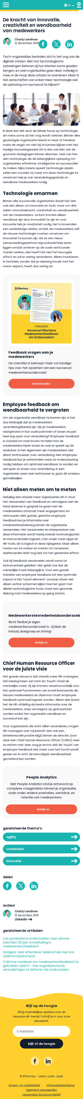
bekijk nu (41, 642)
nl (69, 5)
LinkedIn (21, 919)
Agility (11, 837)
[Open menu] (6, 5)
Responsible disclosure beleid (41, 1094)
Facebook (43, 44)
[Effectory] (79, 5)
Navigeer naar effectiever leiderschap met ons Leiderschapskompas (38, 954)
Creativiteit (15, 849)
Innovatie (13, 861)
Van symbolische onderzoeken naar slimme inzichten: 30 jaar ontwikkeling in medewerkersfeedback (36, 942)
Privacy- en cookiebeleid (24, 1085)
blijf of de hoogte (41, 1044)
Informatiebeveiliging (61, 1085)
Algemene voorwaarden (41, 1090)
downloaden (41, 384)
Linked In (69, 44)
